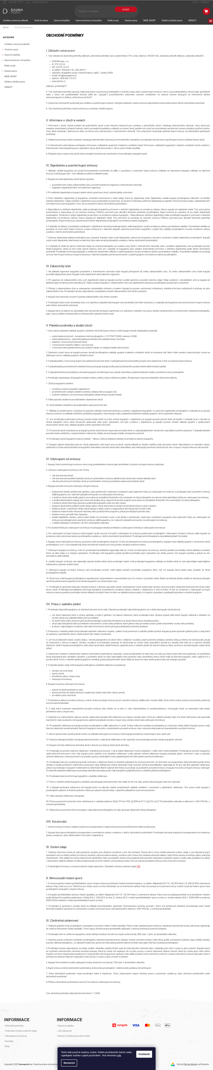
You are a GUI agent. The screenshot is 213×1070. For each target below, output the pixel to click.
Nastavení (69, 1063)
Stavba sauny (10, 71)
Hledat (125, 9)
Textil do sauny (11, 49)
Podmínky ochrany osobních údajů (21, 1031)
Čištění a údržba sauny (14, 82)
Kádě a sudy (9, 65)
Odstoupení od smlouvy (16, 1036)
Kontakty (9, 1041)
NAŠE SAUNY (10, 76)
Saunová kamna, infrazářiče (17, 60)
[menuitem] (15, 20)
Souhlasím (144, 1054)
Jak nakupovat (65, 1031)
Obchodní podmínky (14, 1026)
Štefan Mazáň (190, 1064)
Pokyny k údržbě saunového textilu (74, 1036)
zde (119, 1055)
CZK (194, 2)
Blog (7, 1046)
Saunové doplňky (12, 55)
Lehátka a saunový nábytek (17, 44)
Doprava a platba (66, 1026)
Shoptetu (204, 1064)
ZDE (138, 866)
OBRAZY (8, 87)
